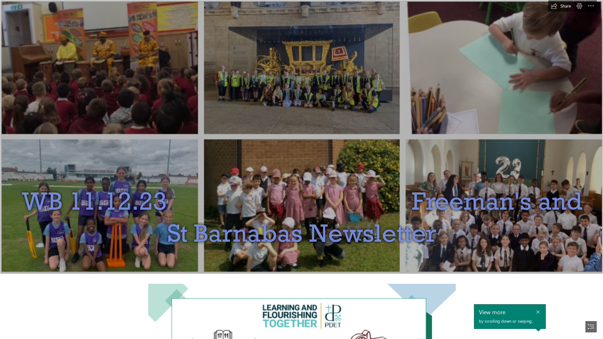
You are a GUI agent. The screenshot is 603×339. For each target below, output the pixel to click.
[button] (560, 6)
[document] (301, 169)
